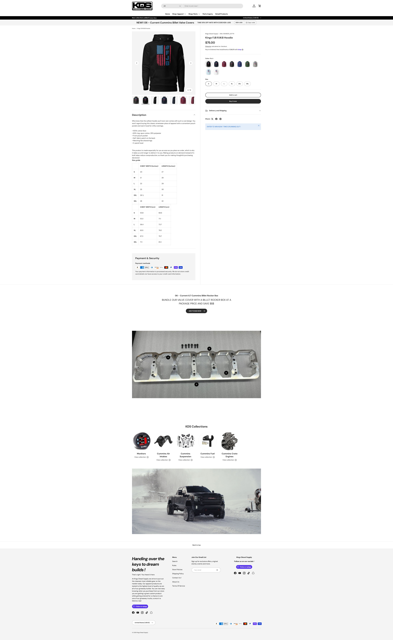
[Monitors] (141, 441)
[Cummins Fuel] (207, 441)
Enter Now (153, 18)
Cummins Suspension (185, 455)
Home (167, 14)
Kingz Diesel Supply (211, 34)
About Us (175, 582)
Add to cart (233, 95)
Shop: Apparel (178, 14)
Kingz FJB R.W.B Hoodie (143, 28)
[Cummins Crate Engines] (229, 441)
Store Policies (177, 569)
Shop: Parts (193, 14)
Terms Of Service (178, 586)
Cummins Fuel (207, 453)
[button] (259, 6)
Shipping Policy (178, 574)
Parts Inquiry (208, 14)
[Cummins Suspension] (185, 441)
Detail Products (221, 14)
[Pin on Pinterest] (220, 119)
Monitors (141, 453)
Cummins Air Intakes (163, 455)
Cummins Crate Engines (229, 455)
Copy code (251, 22)
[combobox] (202, 6)
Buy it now (233, 101)
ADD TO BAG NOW (195, 311)
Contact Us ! (176, 578)
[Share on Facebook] (216, 119)
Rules (174, 565)
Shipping (208, 46)
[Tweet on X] (212, 119)
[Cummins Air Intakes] (163, 441)
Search (174, 561)
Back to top (197, 545)
